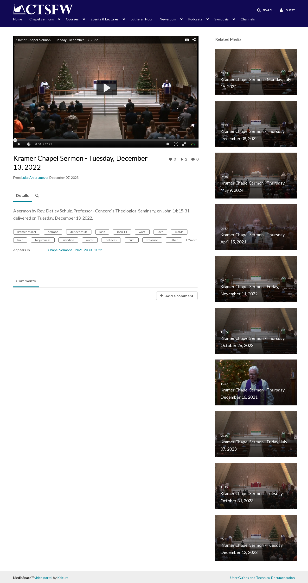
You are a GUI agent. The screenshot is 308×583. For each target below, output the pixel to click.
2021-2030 (83, 250)
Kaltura (62, 578)
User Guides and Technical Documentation (262, 578)
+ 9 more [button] (191, 240)
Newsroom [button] (168, 19)
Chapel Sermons (60, 250)
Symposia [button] (221, 19)
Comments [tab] (26, 281)
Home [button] (17, 19)
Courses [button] (72, 19)
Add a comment (179, 295)
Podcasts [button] (195, 19)
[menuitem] (21, 18)
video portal (43, 578)
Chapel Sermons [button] (41, 19)
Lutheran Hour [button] (142, 19)
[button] (264, 10)
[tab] (22, 195)
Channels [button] (248, 19)
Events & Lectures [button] (105, 19)
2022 (98, 250)
